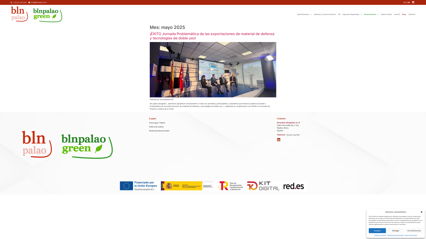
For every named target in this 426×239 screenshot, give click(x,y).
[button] (421, 212)
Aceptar (377, 231)
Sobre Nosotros (303, 14)
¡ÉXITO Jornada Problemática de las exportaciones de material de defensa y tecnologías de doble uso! (212, 36)
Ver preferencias (414, 231)
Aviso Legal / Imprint (411, 235)
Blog (404, 14)
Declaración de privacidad (395, 235)
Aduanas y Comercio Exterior (325, 14)
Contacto (411, 14)
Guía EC (397, 14)
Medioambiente (370, 14)
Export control (386, 14)
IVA (339, 14)
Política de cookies (380, 235)
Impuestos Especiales (351, 14)
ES (409, 2)
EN (404, 2)
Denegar (395, 231)
